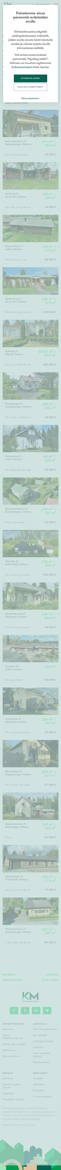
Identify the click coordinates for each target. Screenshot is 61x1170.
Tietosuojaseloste (29, 98)
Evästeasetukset (22, 67)
